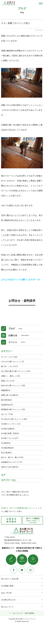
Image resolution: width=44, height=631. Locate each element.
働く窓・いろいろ (9, 366)
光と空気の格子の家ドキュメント (15, 371)
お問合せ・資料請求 (22, 300)
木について (7, 414)
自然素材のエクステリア (11, 462)
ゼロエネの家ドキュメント (12, 361)
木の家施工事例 (7, 586)
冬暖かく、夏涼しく (10, 376)
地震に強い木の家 (9, 395)
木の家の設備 (8, 429)
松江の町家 (6, 453)
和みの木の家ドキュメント (13, 385)
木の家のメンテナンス (11, 424)
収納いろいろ (8, 381)
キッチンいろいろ (9, 357)
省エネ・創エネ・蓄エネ (12, 457)
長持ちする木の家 (9, 467)
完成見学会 (7, 405)
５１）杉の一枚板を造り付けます (15, 492)
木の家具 (5, 443)
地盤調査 (5, 390)
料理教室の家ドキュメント (13, 409)
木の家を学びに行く (9, 600)
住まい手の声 (6, 593)
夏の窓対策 (6, 400)
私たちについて (7, 607)
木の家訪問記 (7, 448)
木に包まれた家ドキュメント (14, 419)
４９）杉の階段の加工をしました (15, 495)
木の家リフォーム (9, 438)
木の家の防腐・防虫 (10, 433)
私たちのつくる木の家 (10, 579)
